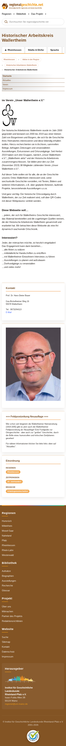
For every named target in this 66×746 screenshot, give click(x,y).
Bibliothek (21, 14)
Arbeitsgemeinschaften (17, 491)
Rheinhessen (13, 472)
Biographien (8, 576)
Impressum (8, 89)
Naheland (6, 535)
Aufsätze (6, 571)
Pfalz (4, 540)
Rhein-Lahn (7, 550)
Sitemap (6, 642)
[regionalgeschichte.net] (22, 6)
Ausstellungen (9, 580)
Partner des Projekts (12, 616)
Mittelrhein (7, 526)
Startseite (7, 76)
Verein (5, 84)
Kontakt (6, 646)
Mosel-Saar (8, 530)
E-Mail (9, 312)
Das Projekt (37, 14)
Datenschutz (8, 651)
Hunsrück (7, 521)
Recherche (7, 585)
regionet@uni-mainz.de (16, 704)
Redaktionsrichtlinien (12, 621)
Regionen (7, 14)
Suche (5, 637)
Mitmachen (7, 611)
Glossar (6, 590)
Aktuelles (7, 80)
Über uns (6, 606)
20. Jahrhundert (14, 482)
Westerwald (8, 555)
